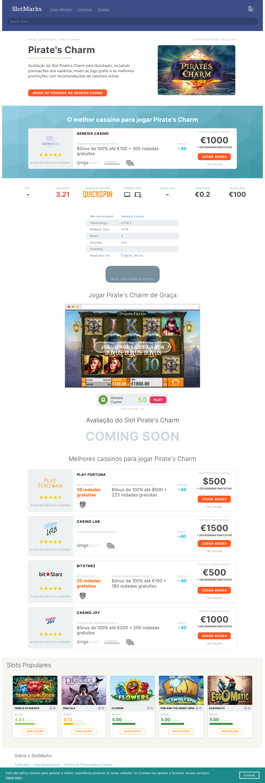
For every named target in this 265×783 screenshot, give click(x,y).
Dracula (69, 708)
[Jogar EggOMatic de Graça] (245, 708)
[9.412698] (54, 708)
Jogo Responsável (47, 765)
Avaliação (35, 731)
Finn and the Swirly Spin (177, 708)
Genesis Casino (93, 133)
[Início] (26, 9)
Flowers (118, 708)
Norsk (138, 255)
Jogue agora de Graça (133, 347)
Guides (103, 9)
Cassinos (85, 9)
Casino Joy (88, 613)
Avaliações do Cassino (50, 162)
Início (32, 39)
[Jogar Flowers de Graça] (148, 708)
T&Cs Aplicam (214, 164)
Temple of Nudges (26, 708)
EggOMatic (217, 708)
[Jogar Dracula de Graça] (99, 708)
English (126, 255)
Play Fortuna (91, 475)
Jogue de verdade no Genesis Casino (67, 93)
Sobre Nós (22, 765)
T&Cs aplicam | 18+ (132, 408)
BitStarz (86, 566)
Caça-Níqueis (61, 9)
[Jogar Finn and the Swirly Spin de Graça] (196, 708)
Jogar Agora (214, 157)
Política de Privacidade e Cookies (88, 765)
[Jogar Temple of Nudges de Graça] (50, 708)
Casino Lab (88, 521)
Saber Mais (14, 778)
